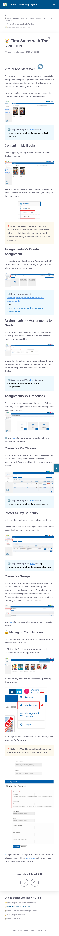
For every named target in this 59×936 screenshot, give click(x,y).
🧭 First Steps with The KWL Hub (17, 27)
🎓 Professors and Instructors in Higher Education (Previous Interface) (28, 19)
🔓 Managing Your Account (15, 915)
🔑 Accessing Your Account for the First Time (21, 903)
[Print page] (48, 37)
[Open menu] (54, 4)
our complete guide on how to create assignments (25, 299)
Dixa (44, 930)
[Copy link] (54, 37)
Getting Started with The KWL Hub (20, 24)
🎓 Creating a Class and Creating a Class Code (22, 911)
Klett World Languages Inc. (25, 4)
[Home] (5, 4)
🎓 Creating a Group (12, 919)
